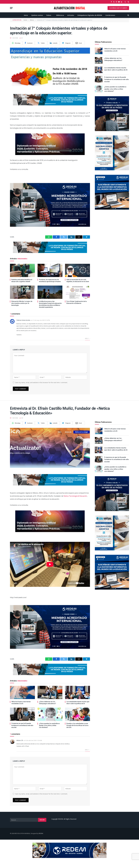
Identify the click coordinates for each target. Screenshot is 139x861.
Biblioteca (60, 15)
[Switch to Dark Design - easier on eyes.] (125, 2)
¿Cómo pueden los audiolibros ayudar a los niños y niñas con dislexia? (115, 89)
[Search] (128, 2)
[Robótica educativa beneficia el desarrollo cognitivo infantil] (22, 270)
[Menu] (11, 8)
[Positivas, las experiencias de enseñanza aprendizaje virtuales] (50, 270)
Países (48, 15)
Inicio (26, 15)
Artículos (70, 15)
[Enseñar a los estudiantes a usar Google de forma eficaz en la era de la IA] (77, 714)
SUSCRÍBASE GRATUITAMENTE (118, 8)
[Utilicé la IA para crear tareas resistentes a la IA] (98, 50)
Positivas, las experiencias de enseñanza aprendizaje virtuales (50, 280)
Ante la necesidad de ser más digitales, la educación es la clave (77, 280)
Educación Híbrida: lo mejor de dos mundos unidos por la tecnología (21, 303)
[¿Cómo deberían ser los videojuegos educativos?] (98, 60)
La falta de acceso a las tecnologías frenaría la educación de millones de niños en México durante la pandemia (50, 304)
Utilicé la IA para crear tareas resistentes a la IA (115, 50)
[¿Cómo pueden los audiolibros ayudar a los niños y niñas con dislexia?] (98, 89)
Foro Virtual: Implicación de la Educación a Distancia (76, 302)
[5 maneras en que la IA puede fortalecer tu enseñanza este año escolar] (98, 79)
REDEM (41, 833)
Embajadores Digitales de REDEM (90, 15)
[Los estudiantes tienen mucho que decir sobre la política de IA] (98, 70)
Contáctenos (110, 15)
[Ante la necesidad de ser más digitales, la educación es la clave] (77, 270)
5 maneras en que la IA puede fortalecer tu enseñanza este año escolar (116, 79)
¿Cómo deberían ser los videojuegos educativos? (113, 59)
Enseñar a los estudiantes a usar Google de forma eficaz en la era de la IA (77, 725)
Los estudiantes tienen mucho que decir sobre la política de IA (115, 69)
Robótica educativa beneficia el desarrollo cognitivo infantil (21, 280)
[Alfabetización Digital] (69, 8)
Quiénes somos (37, 15)
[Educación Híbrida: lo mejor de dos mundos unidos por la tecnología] (22, 292)
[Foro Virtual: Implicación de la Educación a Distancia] (77, 292)
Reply (87, 338)
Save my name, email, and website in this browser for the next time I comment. (41, 382)
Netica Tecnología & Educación (75, 496)
